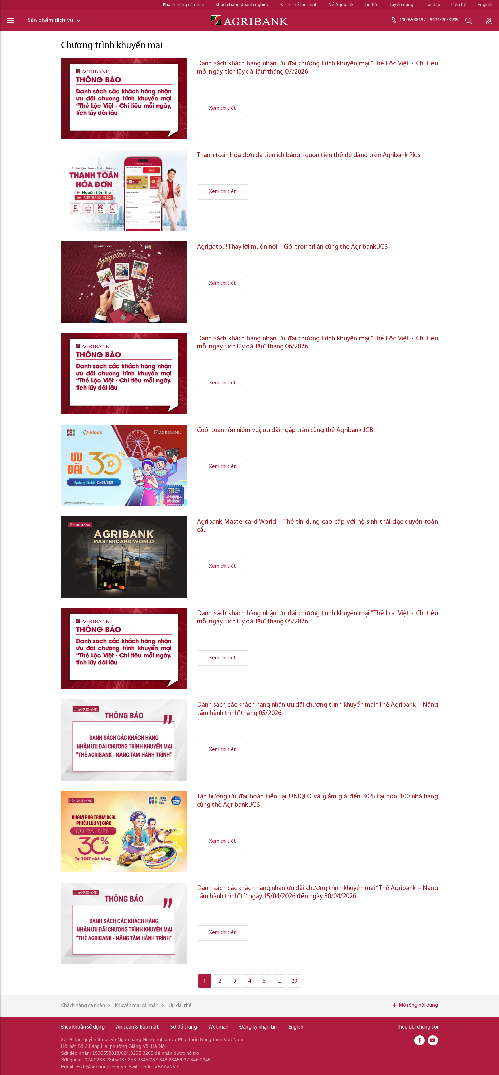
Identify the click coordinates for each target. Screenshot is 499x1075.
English (485, 4)
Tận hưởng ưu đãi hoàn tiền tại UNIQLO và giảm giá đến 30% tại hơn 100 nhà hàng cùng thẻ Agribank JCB (317, 800)
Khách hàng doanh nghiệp (243, 4)
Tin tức (371, 4)
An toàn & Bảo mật (137, 1027)
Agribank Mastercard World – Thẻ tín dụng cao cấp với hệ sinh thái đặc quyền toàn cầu (317, 525)
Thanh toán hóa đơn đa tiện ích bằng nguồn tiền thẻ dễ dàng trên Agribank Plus (309, 155)
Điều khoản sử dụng (83, 1027)
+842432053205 (442, 20)
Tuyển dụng (401, 4)
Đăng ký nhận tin (258, 1027)
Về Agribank (341, 4)
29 (294, 981)
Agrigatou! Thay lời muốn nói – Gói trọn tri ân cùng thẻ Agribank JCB (292, 247)
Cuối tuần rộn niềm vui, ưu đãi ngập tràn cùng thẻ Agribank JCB (285, 430)
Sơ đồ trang (183, 1027)
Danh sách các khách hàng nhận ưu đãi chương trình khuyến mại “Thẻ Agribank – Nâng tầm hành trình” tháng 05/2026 (317, 709)
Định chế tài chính (299, 4)
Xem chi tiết (222, 108)
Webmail (218, 1027)
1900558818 (411, 20)
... (279, 981)
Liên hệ (458, 4)
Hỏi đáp (432, 4)
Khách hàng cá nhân (183, 4)
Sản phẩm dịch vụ (50, 21)
